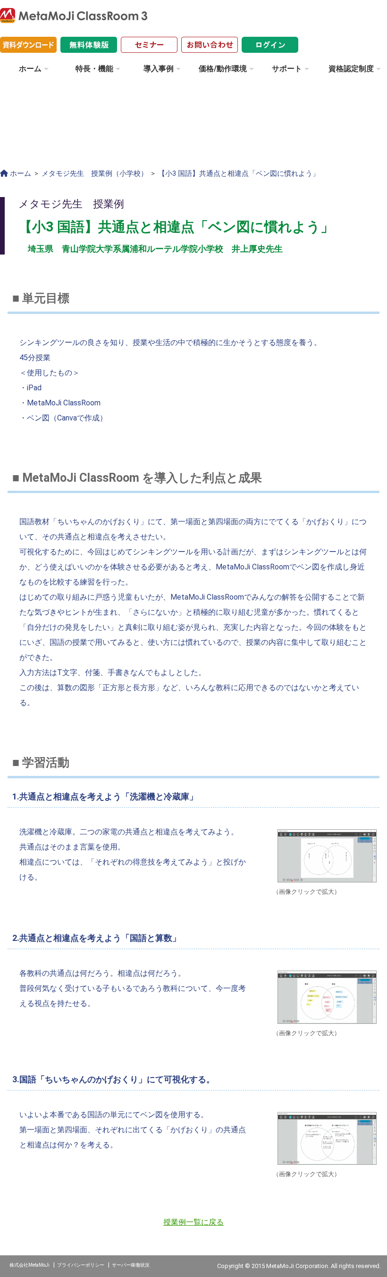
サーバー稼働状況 (131, 1265)
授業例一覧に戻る (193, 1222)
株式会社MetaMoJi (29, 1265)
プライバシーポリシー (80, 1265)
